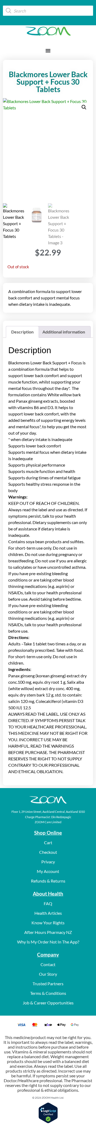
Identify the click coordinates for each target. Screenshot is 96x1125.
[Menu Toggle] (48, 50)
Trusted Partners (48, 983)
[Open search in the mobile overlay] (48, 10)
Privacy (48, 861)
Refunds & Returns (48, 880)
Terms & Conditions (48, 993)
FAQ (48, 903)
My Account (48, 871)
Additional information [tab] (63, 331)
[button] (84, 107)
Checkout (48, 852)
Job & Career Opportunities (48, 1002)
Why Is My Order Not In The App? (48, 941)
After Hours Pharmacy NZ (48, 932)
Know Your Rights (48, 922)
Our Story (48, 973)
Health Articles (48, 913)
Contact (48, 964)
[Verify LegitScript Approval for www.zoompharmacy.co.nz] (48, 1121)
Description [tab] (22, 331)
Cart (48, 842)
